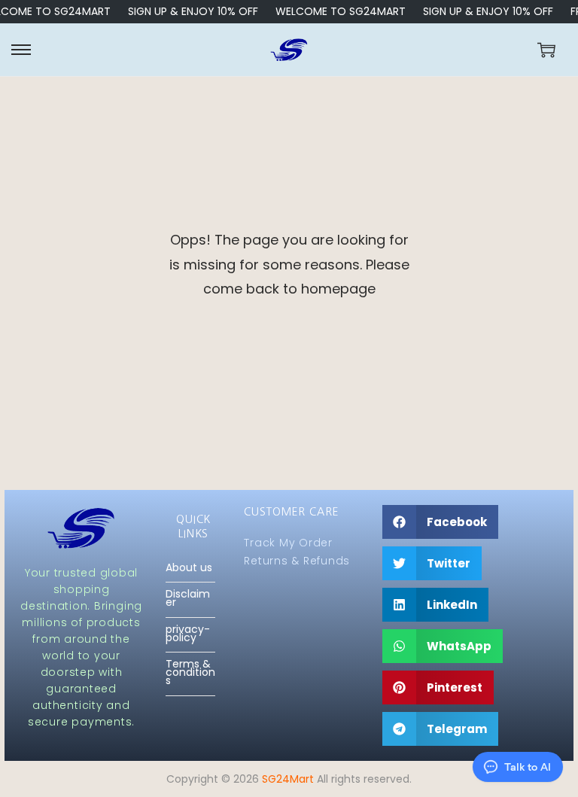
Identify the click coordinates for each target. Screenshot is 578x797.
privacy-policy (188, 633)
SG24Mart (288, 778)
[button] (440, 522)
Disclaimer (188, 598)
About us (189, 568)
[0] (546, 50)
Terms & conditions (190, 673)
